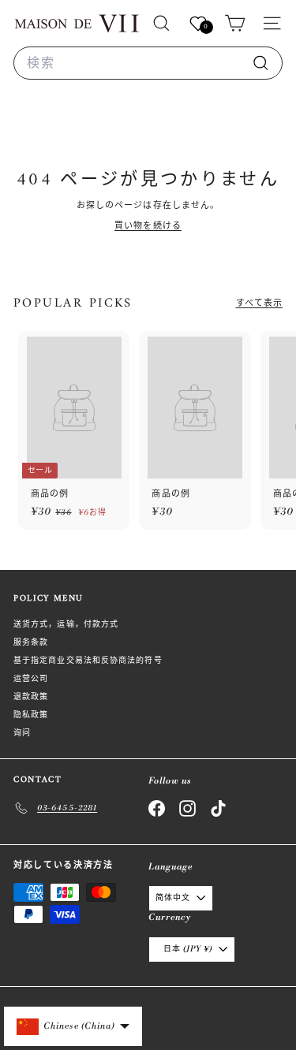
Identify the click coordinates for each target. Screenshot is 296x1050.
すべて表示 (259, 303)
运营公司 (30, 678)
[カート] (234, 23)
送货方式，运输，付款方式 (65, 624)
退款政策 (30, 697)
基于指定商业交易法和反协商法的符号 (88, 660)
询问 (22, 733)
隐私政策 (30, 715)
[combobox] (148, 63)
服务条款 (30, 642)
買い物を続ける (148, 226)
